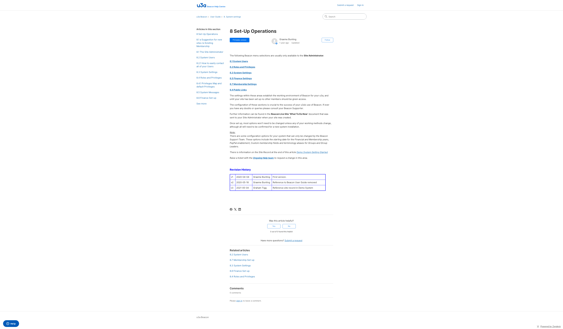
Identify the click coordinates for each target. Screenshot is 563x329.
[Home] (210, 5)
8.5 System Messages (207, 92)
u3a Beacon (201, 17)
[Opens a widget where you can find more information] (11, 324)
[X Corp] (235, 209)
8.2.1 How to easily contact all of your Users (210, 65)
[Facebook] (231, 209)
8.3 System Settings (206, 72)
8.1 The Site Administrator (209, 52)
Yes (273, 226)
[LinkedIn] (239, 209)
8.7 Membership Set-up (242, 260)
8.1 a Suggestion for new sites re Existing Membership (209, 43)
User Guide (215, 17)
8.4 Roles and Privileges (209, 77)
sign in (239, 301)
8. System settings (232, 17)
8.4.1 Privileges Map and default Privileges (209, 85)
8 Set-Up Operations (207, 34)
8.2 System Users (205, 57)
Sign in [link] (360, 5)
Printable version (239, 40)
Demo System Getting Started (312, 152)
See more (201, 103)
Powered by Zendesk (550, 326)
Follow (327, 40)
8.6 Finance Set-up (206, 97)
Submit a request (345, 5)
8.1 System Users (239, 61)
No (289, 226)
